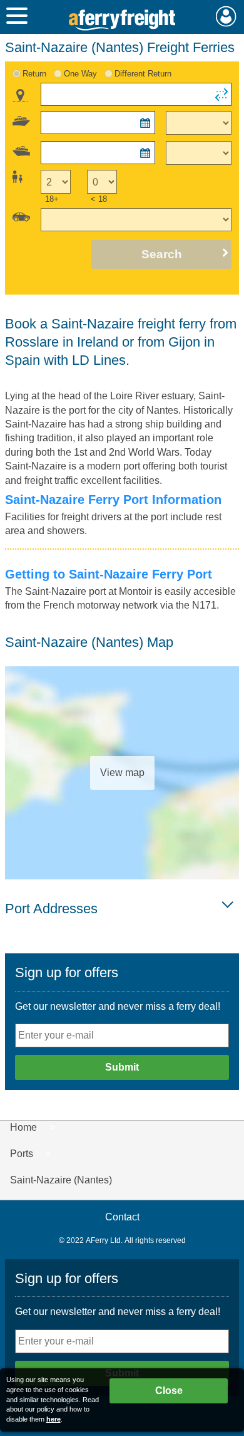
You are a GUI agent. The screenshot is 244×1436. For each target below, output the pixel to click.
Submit (122, 1067)
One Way (80, 73)
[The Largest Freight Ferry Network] (122, 20)
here (53, 1419)
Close (169, 1390)
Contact (122, 1217)
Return (34, 73)
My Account (226, 16)
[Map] (20, 95)
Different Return (142, 73)
